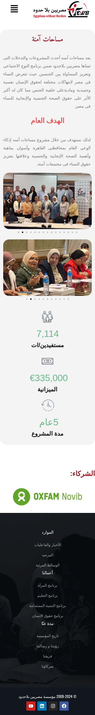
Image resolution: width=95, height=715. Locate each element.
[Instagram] (53, 706)
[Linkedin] (42, 706)
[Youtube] (31, 706)
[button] (14, 9)
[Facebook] (64, 706)
